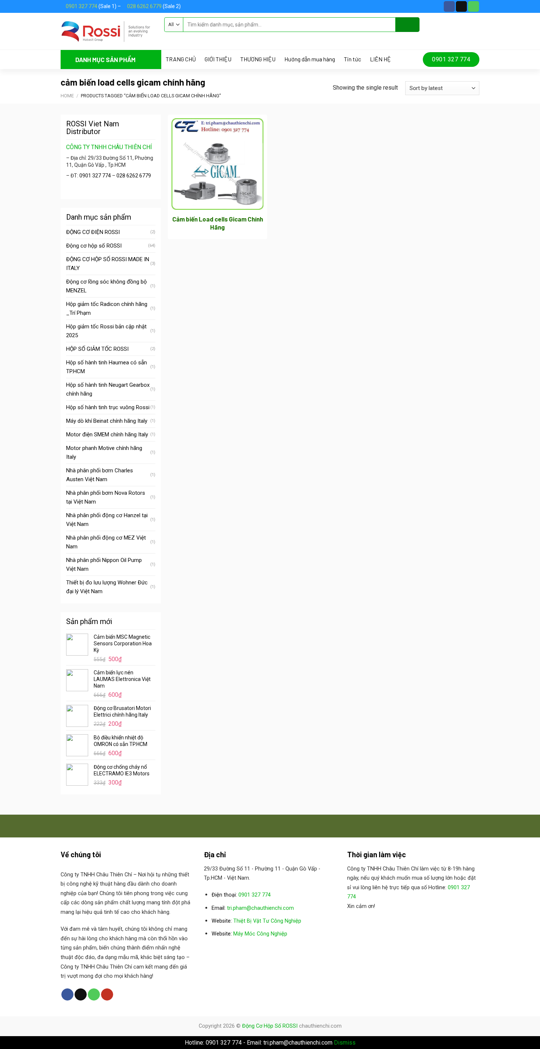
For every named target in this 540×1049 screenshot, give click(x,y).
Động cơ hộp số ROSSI (94, 245)
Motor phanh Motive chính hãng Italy (104, 452)
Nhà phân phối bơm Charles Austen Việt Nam (99, 475)
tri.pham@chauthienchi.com (260, 908)
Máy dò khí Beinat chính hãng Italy (106, 421)
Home (67, 95)
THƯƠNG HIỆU (258, 59)
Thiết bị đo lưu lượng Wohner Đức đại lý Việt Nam (107, 587)
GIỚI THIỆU (218, 59)
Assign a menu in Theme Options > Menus (216, 39)
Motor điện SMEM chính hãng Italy (107, 434)
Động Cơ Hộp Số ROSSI (270, 1026)
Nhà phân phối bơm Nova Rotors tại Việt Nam (105, 497)
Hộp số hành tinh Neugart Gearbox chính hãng (108, 389)
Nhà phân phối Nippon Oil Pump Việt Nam (104, 564)
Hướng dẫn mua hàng (309, 59)
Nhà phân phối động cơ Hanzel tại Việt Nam (107, 519)
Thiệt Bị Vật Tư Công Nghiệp (267, 921)
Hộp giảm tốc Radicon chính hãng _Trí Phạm (106, 308)
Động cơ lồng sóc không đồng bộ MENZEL (106, 286)
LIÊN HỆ (380, 59)
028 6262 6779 (144, 6)
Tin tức (352, 59)
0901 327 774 (81, 6)
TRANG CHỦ (181, 59)
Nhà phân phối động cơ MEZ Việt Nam (106, 542)
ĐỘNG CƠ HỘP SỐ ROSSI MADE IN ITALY (107, 263)
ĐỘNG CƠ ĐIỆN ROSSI (93, 232)
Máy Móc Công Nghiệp (260, 934)
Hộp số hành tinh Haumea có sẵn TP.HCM (106, 367)
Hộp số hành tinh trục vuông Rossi (108, 407)
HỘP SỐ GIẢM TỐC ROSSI (97, 349)
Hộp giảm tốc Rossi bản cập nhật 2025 (106, 331)
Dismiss (345, 1042)
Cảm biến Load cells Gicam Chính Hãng (217, 223)
